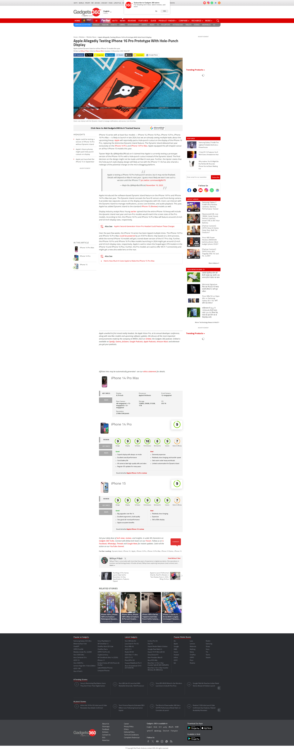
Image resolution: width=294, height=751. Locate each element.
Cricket (104, 3)
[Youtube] (200, 190)
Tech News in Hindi (195, 269)
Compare (183, 20)
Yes (164, 11)
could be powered (127, 236)
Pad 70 (150, 644)
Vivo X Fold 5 (78, 671)
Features (143, 20)
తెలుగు (171, 727)
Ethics (126, 729)
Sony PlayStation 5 (104, 641)
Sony (207, 649)
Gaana (118, 341)
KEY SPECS (106, 393)
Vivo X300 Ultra (79, 655)
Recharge (196, 20)
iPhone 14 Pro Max (139, 146)
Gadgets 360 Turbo (106, 541)
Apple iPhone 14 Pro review (137, 473)
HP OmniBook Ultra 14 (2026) (108, 657)
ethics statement (149, 371)
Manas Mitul (100, 51)
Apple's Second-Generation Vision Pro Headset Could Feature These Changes (144, 226)
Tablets (188, 25)
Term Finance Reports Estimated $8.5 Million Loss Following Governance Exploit (131, 708)
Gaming (122, 25)
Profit (87, 3)
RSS (103, 738)
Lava (191, 641)
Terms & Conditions (131, 735)
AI (97, 20)
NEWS (106, 400)
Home (77, 20)
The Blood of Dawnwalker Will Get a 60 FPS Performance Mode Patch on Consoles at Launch (168, 708)
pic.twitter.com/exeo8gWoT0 (153, 180)
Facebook (103, 543)
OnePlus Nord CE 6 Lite (105, 646)
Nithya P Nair (85, 51)
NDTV (76, 3)
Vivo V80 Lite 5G (130, 641)
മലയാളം (157, 731)
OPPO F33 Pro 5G (104, 652)
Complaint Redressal (131, 738)
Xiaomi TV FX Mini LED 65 (156, 652)
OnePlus (193, 655)
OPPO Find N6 (78, 649)
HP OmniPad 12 (103, 644)
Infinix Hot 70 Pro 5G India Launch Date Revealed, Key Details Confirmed (93, 707)
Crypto (144, 25)
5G (214, 25)
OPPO (192, 657)
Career (126, 724)
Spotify (112, 341)
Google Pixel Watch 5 (155, 649)
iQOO (176, 660)
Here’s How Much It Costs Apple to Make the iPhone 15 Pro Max (129, 261)
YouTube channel (117, 546)
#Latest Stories (80, 702)
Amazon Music (162, 341)
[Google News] (217, 190)
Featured (191, 138)
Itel (175, 663)
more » (112, 565)
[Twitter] (195, 190)
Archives (105, 732)
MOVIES (97, 3)
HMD (175, 649)
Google (176, 646)
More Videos (213, 263)
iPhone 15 (146, 206)
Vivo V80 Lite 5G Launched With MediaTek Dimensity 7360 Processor (131, 685)
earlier (134, 211)
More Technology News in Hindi (206, 322)
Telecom (105, 25)
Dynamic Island (117, 551)
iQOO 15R (77, 668)
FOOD (111, 3)
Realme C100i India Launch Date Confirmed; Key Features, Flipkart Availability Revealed (204, 708)
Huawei (176, 655)
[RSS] (219, 3)
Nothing (192, 649)
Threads (120, 543)
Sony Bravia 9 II (153, 655)
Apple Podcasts (150, 341)
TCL (207, 652)
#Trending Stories (80, 680)
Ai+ (175, 641)
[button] (179, 607)
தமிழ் (165, 727)
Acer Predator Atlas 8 (155, 657)
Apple (116, 140)
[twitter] (125, 558)
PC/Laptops (165, 25)
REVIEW (106, 440)
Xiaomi (208, 657)
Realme (192, 663)
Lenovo (192, 644)
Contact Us (106, 735)
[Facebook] (189, 190)
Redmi (208, 641)
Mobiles (96, 25)
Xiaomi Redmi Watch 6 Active (157, 646)
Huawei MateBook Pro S (133, 663)
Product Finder (167, 20)
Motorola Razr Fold (80, 644)
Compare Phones (104, 671)
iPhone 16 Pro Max (153, 551)
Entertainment (133, 25)
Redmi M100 (129, 652)
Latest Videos (192, 199)
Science (196, 25)
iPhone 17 (101, 660)
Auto (115, 20)
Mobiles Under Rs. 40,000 (83, 652)
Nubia (192, 652)
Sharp (208, 646)
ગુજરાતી (150, 731)
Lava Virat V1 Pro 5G (132, 644)
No (156, 11)
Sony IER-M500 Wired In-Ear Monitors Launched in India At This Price (169, 685)
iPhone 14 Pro (121, 146)
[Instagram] (206, 190)
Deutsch (166, 731)
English (149, 727)
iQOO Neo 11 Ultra (131, 655)
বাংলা (160, 727)
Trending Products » (195, 70)
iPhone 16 (126, 551)
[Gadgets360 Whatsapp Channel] (212, 190)
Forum (148, 541)
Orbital (148, 339)
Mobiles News (91, 37)
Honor (176, 652)
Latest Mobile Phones (105, 668)
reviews (128, 538)
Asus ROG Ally (152, 660)
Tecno (208, 655)
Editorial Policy (129, 732)
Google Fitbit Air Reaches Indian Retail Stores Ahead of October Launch (206, 685)
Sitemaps (106, 727)
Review (154, 206)
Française (174, 731)
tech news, (121, 538)
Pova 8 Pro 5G (130, 660)
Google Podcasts (136, 341)
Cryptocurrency (103, 655)
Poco (191, 660)
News (122, 20)
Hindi (155, 727)
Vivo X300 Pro (78, 663)
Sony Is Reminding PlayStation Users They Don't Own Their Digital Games (93, 685)
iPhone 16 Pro (141, 551)
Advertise (105, 740)
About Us (105, 724)
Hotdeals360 (178, 25)
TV (158, 25)
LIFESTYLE (117, 3)
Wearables (206, 25)
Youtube (157, 741)
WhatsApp (112, 543)
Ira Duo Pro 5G (153, 641)
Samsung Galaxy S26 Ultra (82, 641)
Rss (171, 741)
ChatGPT (76, 646)
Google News (132, 543)
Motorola (193, 646)
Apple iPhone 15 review (135, 529)
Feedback (105, 729)
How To (114, 25)
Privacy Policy (128, 727)
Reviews (132, 20)
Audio (152, 25)
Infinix (176, 657)
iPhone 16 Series (167, 551)
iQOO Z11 (128, 649)
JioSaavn (125, 341)
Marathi (172, 3)
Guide (153, 20)
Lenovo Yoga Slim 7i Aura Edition (85, 666)
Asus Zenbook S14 (80, 657)
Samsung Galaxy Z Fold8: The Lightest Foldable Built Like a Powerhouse (209, 145)
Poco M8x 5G (129, 646)
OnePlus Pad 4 (103, 649)
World (81, 3)
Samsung (209, 644)
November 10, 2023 (154, 185)
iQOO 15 (76, 660)
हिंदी (92, 3)
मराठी (176, 727)
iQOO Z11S (129, 657)
